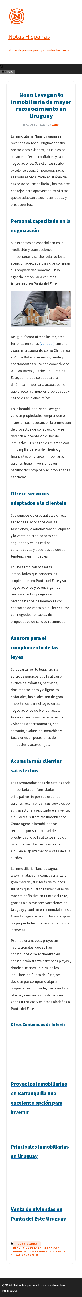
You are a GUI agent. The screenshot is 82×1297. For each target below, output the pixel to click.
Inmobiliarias (26, 1243)
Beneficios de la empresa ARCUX (36, 1247)
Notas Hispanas (29, 36)
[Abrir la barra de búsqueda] (3, 67)
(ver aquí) (47, 343)
